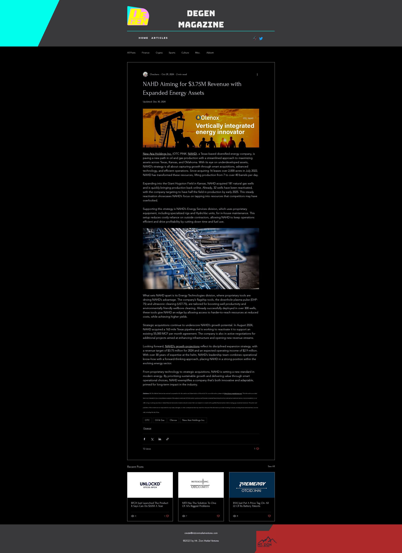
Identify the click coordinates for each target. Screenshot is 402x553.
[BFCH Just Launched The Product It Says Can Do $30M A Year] (150, 485)
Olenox (173, 420)
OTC (147, 420)
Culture (185, 52)
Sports (172, 52)
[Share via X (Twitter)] (152, 439)
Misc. (197, 52)
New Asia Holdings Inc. (193, 420)
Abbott (210, 52)
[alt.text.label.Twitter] (261, 38)
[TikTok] (255, 38)
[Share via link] (167, 439)
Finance (145, 52)
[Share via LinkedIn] (159, 439)
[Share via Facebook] (144, 439)
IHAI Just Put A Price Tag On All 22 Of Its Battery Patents (251, 504)
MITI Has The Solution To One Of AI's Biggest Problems (199, 504)
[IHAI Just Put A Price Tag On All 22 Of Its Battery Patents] (252, 485)
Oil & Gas (159, 420)
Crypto (159, 52)
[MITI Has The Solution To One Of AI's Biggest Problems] (201, 485)
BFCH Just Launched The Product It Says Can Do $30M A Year (149, 504)
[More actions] (257, 74)
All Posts (131, 52)
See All (271, 466)
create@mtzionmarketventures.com (201, 533)
